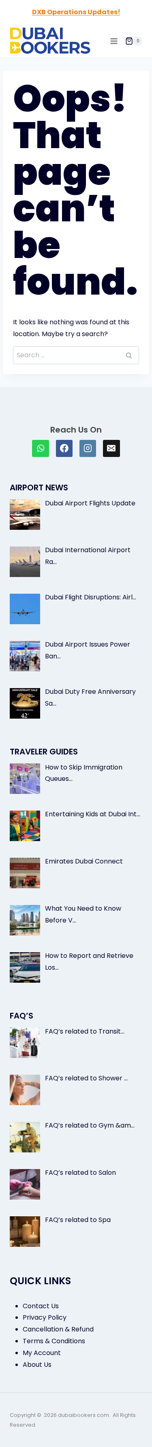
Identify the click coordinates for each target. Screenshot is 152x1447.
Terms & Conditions (54, 1341)
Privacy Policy (44, 1317)
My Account (42, 1352)
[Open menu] (113, 41)
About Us (37, 1364)
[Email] (111, 448)
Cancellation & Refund (58, 1329)
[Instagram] (87, 448)
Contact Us (41, 1306)
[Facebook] (64, 448)
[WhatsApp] (40, 448)
